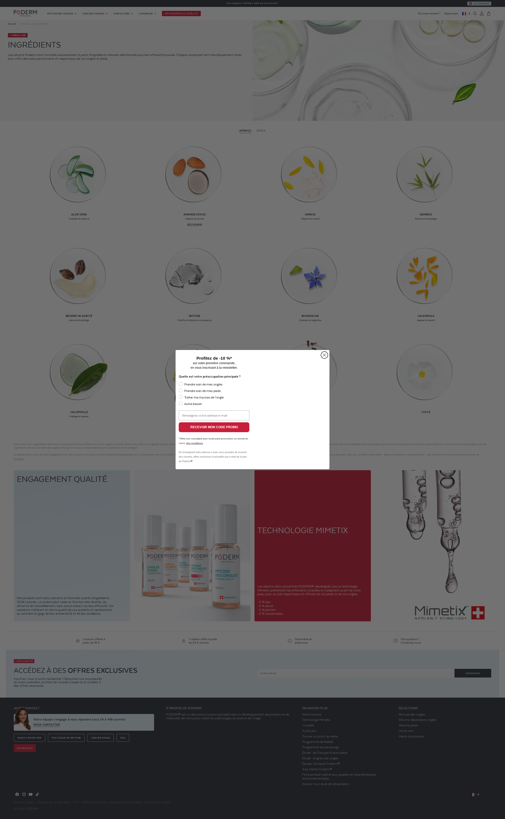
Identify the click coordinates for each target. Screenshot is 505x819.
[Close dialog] (324, 355)
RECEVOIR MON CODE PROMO (214, 427)
